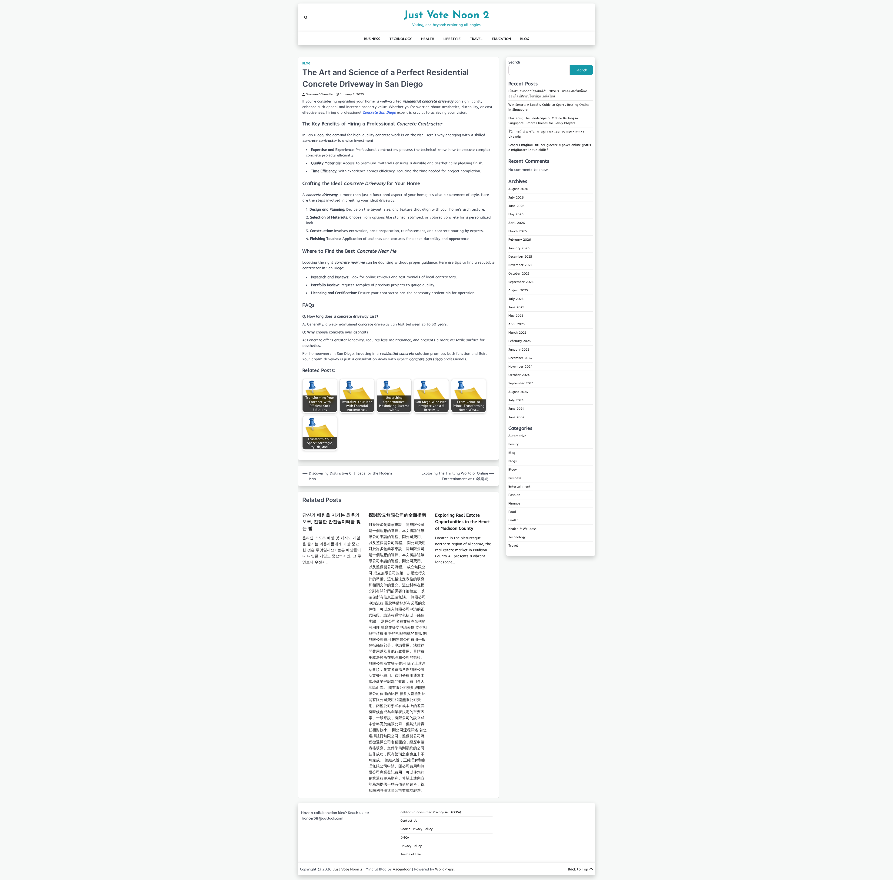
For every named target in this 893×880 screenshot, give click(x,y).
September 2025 (520, 282)
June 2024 (516, 408)
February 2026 (519, 240)
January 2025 (518, 349)
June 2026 (516, 206)
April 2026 (516, 223)
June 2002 (516, 417)
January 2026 (519, 248)
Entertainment (519, 486)
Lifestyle (452, 39)
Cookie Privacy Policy (416, 829)
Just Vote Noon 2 (446, 15)
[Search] (305, 17)
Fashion (514, 495)
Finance (514, 503)
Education (501, 39)
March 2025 (517, 332)
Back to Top (578, 869)
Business (372, 39)
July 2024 (515, 400)
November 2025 (520, 265)
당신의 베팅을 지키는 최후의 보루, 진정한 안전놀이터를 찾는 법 (331, 521)
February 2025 (519, 341)
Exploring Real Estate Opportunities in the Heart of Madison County (462, 521)
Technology (401, 39)
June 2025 (516, 307)
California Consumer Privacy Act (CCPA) (430, 812)
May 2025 (515, 316)
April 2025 (516, 324)
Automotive (517, 436)
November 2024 (520, 366)
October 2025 (519, 273)
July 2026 (516, 197)
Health (427, 39)
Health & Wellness (522, 529)
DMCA (404, 837)
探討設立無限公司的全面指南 (397, 515)
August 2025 (518, 290)
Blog (524, 39)
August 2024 (518, 392)
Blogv (512, 469)
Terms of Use (410, 854)
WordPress (444, 869)
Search (514, 62)
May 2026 (515, 214)
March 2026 (517, 231)
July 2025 (515, 299)
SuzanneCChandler (319, 94)
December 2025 (520, 256)
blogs (512, 461)
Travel (476, 39)
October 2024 (519, 375)
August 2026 (518, 189)
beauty (513, 444)
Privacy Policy (411, 846)
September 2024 (520, 383)
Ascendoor (402, 869)
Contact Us (408, 820)
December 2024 (520, 358)
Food (512, 512)
